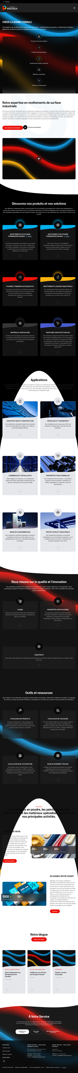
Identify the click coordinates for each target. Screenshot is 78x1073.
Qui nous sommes (9, 861)
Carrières (54, 911)
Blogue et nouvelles (7, 1054)
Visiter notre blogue (39, 939)
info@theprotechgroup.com (38, 1056)
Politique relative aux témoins (53, 1067)
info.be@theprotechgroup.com (64, 1055)
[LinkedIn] (3, 1061)
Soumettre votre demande (22, 1031)
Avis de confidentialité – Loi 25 (36, 1067)
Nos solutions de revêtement (13, 128)
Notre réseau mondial (36, 1032)
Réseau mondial (6, 1051)
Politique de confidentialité (21, 1067)
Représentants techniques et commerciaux (52, 1032)
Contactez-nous (6, 1047)
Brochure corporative (34, 127)
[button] (74, 947)
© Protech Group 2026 (7, 1067)
